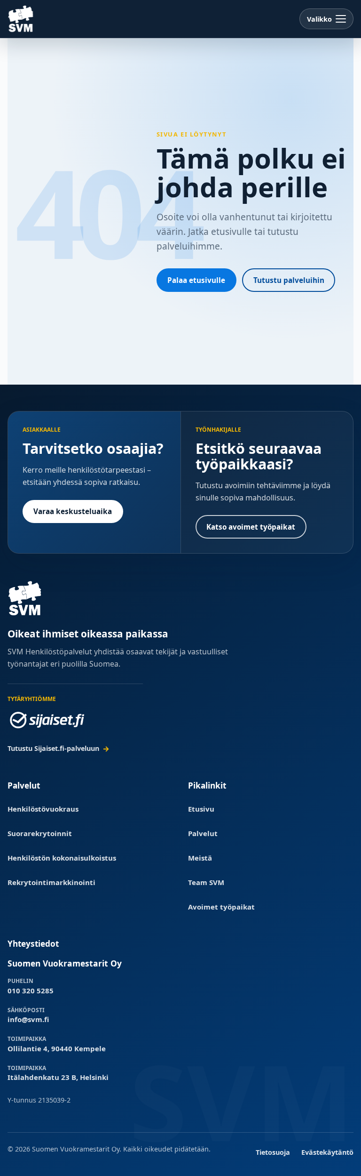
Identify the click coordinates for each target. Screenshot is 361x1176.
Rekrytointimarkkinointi (51, 882)
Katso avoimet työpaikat (250, 527)
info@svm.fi (28, 1019)
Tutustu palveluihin (288, 280)
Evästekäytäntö (327, 1152)
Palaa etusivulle (196, 280)
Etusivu (201, 809)
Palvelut (203, 833)
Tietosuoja (273, 1152)
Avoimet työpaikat (221, 906)
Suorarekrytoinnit (40, 833)
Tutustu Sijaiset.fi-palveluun (53, 748)
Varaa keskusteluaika (72, 511)
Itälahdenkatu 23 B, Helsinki (58, 1077)
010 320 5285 (31, 990)
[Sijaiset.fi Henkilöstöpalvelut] (47, 720)
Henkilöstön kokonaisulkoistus (62, 857)
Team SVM (206, 882)
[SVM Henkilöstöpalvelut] (21, 18)
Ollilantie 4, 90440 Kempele (57, 1048)
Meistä (200, 857)
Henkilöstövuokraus (43, 809)
